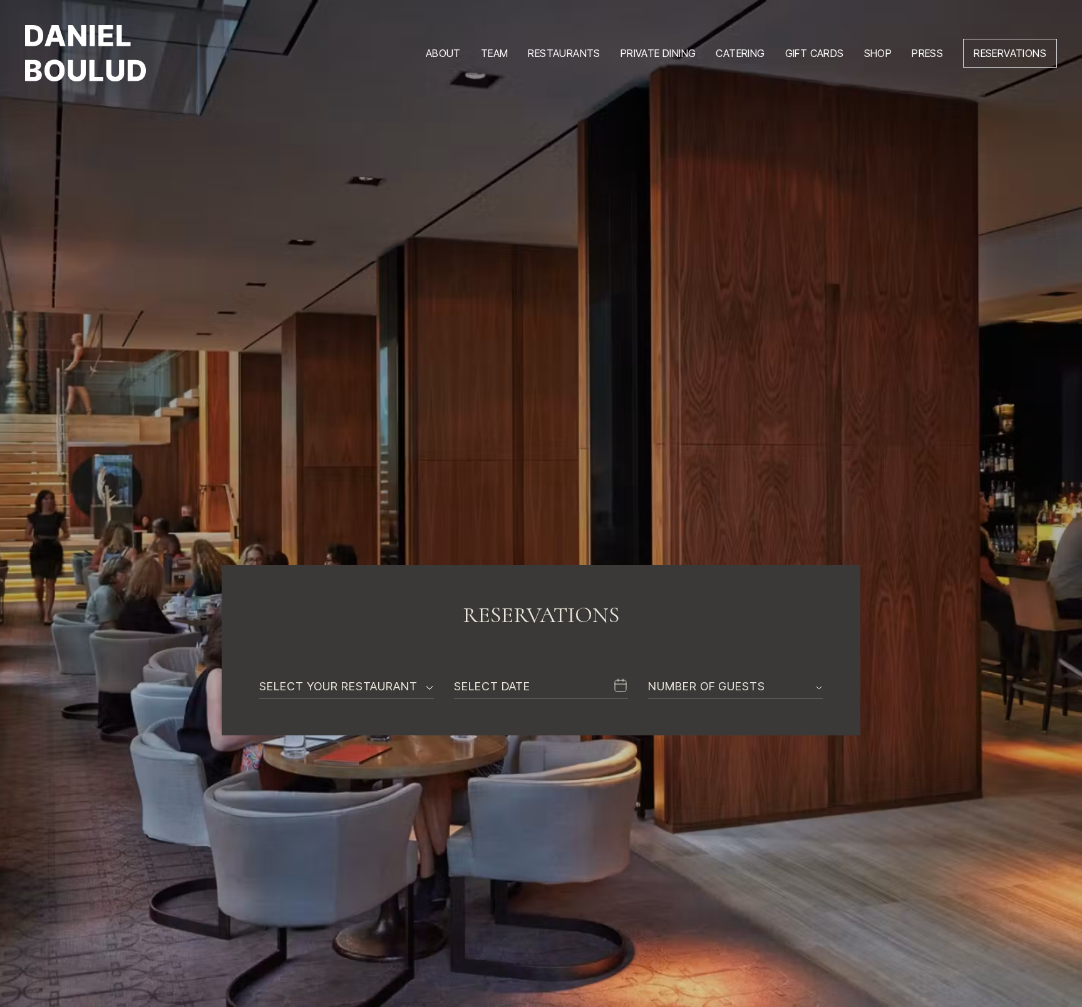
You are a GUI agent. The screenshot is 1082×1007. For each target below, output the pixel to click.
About (443, 53)
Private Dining (658, 53)
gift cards (814, 53)
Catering (740, 53)
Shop (878, 53)
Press (927, 53)
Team (494, 53)
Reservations (1010, 53)
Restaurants (564, 53)
